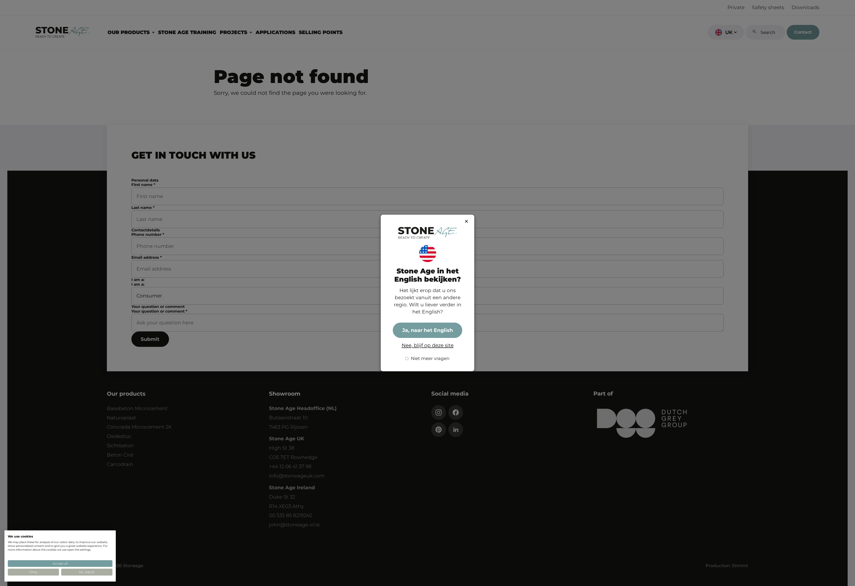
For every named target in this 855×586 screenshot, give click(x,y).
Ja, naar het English (427, 330)
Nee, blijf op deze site (428, 345)
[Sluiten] (466, 221)
